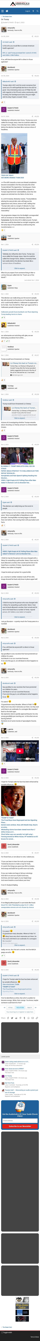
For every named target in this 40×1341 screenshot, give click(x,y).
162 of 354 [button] (20, 1007)
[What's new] (33, 11)
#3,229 (37, 444)
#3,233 (37, 638)
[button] (2, 11)
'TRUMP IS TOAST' (7, 818)
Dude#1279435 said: (10, 250)
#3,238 (37, 899)
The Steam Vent (9, 1072)
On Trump (8, 1076)
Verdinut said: (7, 400)
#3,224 (37, 244)
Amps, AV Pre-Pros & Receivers (13, 1065)
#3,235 (37, 738)
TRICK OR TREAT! (7, 175)
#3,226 (37, 332)
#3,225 (37, 294)
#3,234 (37, 677)
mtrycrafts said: (8, 599)
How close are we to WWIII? (14, 1069)
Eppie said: (6, 502)
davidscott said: (8, 683)
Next (29, 1007)
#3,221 (37, 36)
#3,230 (37, 496)
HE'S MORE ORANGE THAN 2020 (12, 178)
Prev (11, 1007)
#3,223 (37, 116)
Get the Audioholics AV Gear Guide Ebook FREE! (20, 1115)
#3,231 (37, 539)
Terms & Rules (35, 1337)
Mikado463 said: (8, 81)
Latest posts (5, 1057)
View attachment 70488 (11, 984)
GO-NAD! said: (7, 42)
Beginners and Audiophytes (12, 1087)
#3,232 (37, 593)
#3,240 (37, 970)
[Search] (37, 11)
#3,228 (37, 394)
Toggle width (7, 1332)
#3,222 (37, 76)
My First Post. (10, 1083)
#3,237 (37, 853)
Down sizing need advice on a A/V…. (17, 1062)
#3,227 (37, 355)
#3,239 (37, 921)
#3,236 (37, 778)
